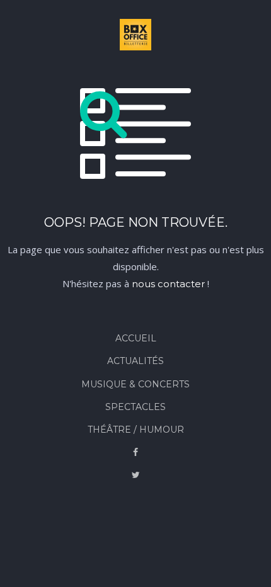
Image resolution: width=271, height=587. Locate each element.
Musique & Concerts (135, 384)
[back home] (135, 37)
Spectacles (135, 407)
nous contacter (168, 284)
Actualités (135, 361)
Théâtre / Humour (136, 429)
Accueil (135, 338)
